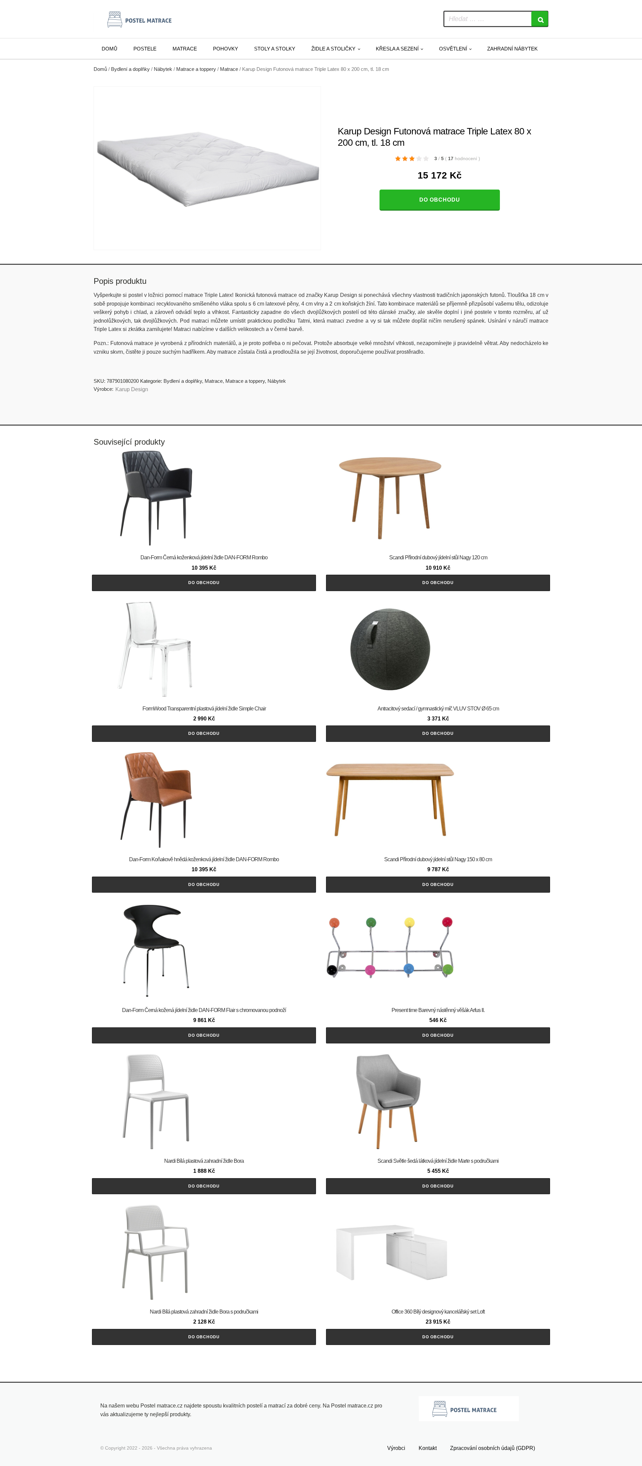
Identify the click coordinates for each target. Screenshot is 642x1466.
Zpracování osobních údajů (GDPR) (492, 1448)
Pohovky (225, 48)
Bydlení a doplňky (130, 69)
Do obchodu (439, 200)
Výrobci (396, 1448)
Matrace (185, 48)
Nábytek (163, 69)
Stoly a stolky (274, 48)
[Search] (539, 19)
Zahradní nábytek (512, 48)
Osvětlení (453, 48)
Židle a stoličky (333, 48)
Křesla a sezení (397, 48)
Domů (109, 48)
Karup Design (131, 389)
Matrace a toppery (196, 69)
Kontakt (428, 1448)
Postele (144, 48)
